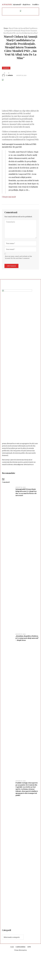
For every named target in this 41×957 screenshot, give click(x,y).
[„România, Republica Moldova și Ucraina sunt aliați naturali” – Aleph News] (8, 705)
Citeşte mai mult (9, 197)
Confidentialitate (20, 947)
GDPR (29, 947)
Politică (6, 68)
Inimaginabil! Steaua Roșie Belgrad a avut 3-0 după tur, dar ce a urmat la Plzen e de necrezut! (26, 492)
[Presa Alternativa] (20, 11)
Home (6, 28)
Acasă (12, 947)
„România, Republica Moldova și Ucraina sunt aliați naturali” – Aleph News (27, 638)
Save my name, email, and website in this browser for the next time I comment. (18, 257)
